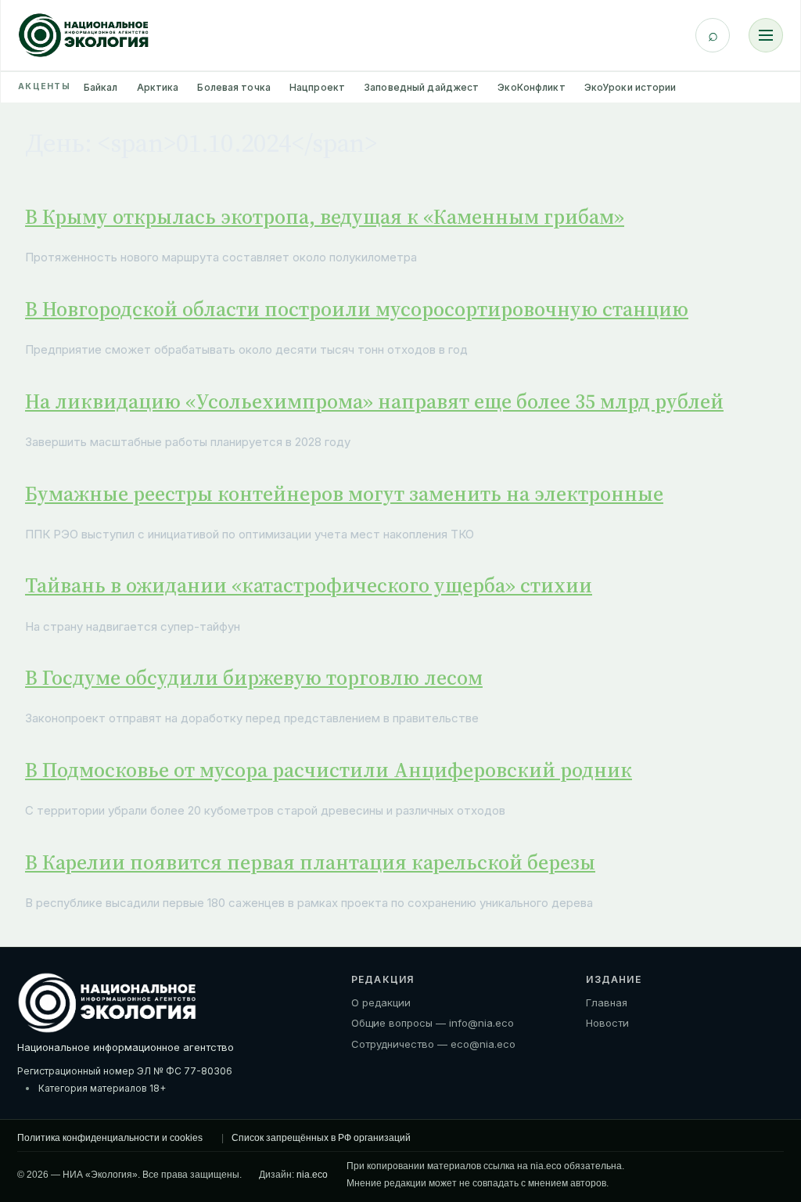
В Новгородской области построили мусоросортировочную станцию (356, 309)
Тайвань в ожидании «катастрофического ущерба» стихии (308, 585)
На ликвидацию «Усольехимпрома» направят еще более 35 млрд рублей (374, 401)
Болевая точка (234, 87)
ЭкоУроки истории (630, 87)
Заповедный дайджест (421, 87)
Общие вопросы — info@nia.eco (432, 1023)
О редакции (381, 1002)
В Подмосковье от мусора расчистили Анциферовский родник (328, 770)
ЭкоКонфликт (531, 87)
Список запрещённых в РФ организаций (321, 1137)
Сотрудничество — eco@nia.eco (433, 1044)
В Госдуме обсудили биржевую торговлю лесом (254, 678)
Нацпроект (317, 87)
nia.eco (312, 1174)
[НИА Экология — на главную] (83, 35)
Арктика (158, 87)
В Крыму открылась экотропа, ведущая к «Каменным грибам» (324, 217)
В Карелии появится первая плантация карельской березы (310, 862)
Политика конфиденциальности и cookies (110, 1137)
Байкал (101, 87)
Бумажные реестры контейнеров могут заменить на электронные (344, 494)
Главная (606, 1002)
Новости (607, 1023)
